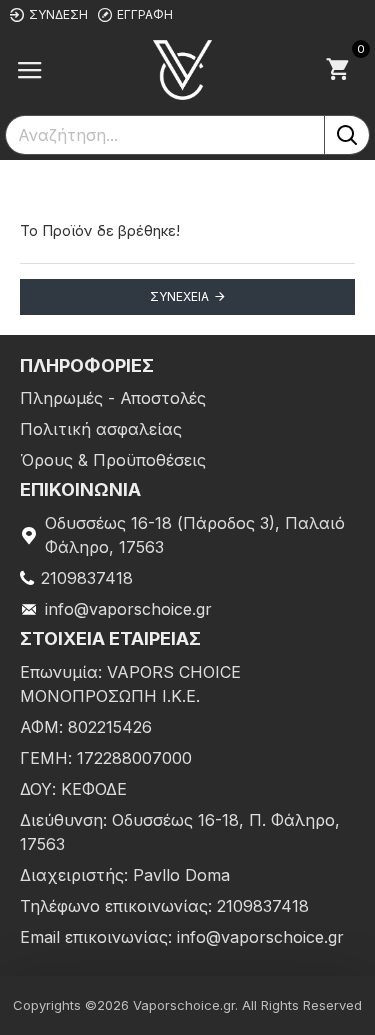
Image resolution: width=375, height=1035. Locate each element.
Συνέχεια (179, 296)
